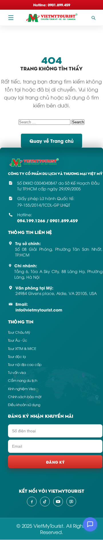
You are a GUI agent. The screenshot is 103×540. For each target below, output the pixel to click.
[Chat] (90, 524)
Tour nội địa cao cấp (24, 364)
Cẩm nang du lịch (22, 380)
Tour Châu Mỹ (19, 332)
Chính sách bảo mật (24, 396)
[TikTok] (45, 501)
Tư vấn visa (17, 372)
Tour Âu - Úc (17, 340)
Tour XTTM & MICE (22, 348)
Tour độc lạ (17, 356)
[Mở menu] (11, 17)
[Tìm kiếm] (93, 17)
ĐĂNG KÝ (55, 461)
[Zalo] (71, 501)
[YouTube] (58, 501)
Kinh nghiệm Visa (21, 388)
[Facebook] (32, 501)
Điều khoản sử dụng (24, 404)
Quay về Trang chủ (51, 140)
